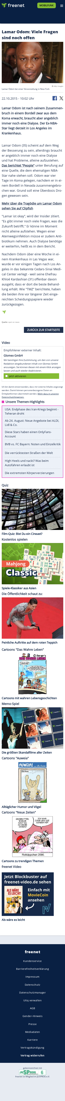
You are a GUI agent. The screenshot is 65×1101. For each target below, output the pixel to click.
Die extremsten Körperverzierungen (29, 473)
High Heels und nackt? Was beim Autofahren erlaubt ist (27, 463)
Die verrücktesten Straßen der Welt (29, 453)
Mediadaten (32, 1032)
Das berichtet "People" (18, 165)
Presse (32, 1024)
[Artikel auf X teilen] (61, 98)
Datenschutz (32, 984)
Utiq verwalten (32, 1000)
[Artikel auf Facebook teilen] (55, 98)
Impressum (32, 976)
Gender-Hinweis (32, 1016)
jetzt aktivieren (17, 376)
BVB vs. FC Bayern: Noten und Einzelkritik (33, 444)
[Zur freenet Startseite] (13, 4)
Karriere (32, 1039)
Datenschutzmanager (32, 992)
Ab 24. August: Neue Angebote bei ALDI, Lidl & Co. (32, 423)
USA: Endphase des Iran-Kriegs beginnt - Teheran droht (31, 411)
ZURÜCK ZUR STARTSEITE (43, 330)
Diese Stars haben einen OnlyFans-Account (28, 434)
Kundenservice (32, 961)
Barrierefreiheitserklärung (32, 968)
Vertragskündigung (32, 1047)
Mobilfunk (47, 5)
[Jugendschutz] (32, 1072)
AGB (32, 1008)
